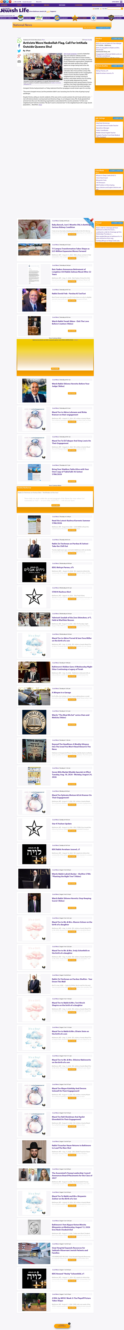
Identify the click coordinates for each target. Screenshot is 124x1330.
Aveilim (120, 66)
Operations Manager (102, 128)
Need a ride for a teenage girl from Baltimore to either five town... (107, 229)
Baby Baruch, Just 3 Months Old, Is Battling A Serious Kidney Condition (72, 225)
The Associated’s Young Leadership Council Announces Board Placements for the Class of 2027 (72, 1175)
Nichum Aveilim (97, 5)
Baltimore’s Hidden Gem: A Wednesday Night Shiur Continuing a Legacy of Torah (72, 667)
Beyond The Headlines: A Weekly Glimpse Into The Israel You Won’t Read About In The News (71, 746)
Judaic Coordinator (102, 130)
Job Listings (100, 118)
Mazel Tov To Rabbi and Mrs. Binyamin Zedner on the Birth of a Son (69, 1197)
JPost (43, 39)
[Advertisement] (55, 113)
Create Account (27, 2)
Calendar (4, 5)
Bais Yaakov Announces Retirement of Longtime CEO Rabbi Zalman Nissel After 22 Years (71, 271)
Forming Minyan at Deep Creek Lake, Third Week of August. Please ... (108, 242)
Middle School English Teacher (106, 133)
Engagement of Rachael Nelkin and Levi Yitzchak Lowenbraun (109, 55)
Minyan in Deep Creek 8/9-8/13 (106, 175)
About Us (39, 2)
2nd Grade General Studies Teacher (107, 125)
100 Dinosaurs (100, 183)
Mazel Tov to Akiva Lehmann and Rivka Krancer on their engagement (69, 413)
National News (22, 25)
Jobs (32, 5)
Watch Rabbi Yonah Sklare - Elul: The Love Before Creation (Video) (70, 322)
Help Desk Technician (103, 123)
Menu (117, 2)
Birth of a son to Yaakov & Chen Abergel (108, 43)
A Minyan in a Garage (61, 692)
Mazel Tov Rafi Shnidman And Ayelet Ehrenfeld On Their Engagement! (68, 1118)
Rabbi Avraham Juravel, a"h (105, 73)
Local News (55, 220)
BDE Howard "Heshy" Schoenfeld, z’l (68, 1273)
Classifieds (78, 5)
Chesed (19, 5)
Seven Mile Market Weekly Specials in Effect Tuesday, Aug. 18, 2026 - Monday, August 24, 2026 (72, 774)
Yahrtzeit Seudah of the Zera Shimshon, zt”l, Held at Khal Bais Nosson (71, 618)
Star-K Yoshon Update (62, 823)
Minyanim (62, 5)
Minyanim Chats (101, 180)
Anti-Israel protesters (70, 54)
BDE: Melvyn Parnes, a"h (63, 567)
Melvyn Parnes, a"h (102, 71)
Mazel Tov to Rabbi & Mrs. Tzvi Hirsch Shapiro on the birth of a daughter (68, 1003)
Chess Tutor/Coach (102, 178)
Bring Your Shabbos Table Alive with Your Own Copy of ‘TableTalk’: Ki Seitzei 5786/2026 (70, 471)
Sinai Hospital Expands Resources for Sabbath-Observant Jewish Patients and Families (70, 1250)
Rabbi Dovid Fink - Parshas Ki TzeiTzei (69, 293)
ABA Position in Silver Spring (105, 185)
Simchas (46, 5)
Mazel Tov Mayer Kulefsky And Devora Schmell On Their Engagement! (69, 1089)
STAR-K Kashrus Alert (61, 591)
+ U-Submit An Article (103, 28)
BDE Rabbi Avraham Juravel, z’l (66, 849)
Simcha (120, 38)
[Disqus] (55, 143)
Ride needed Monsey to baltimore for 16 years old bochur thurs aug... (109, 237)
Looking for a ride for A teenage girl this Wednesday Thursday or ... (108, 233)
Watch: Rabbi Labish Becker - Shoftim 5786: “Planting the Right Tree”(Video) (71, 875)
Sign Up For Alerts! (89, 28)
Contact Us (119, 5)
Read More (72, 234)
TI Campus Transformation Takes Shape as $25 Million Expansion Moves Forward (71, 249)
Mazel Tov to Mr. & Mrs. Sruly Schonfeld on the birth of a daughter (71, 951)
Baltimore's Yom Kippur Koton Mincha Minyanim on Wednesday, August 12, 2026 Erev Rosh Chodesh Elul (71, 1227)
